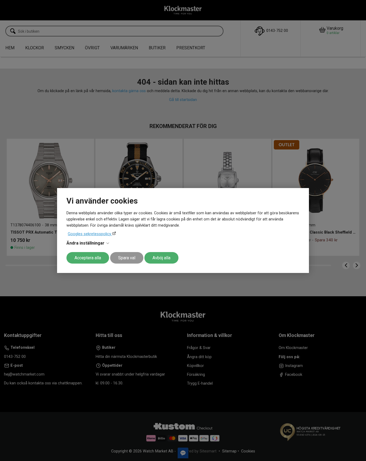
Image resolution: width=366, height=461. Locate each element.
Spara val (126, 257)
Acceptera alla (87, 257)
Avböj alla (161, 257)
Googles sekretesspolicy (90, 233)
